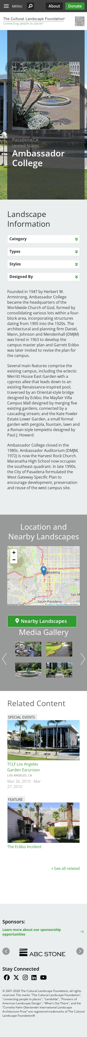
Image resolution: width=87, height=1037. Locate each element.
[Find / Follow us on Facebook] (7, 978)
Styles (15, 264)
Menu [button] (17, 6)
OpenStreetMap (62, 604)
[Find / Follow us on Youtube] (43, 978)
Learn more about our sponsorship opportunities (31, 931)
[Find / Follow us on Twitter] (16, 978)
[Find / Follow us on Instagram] (25, 978)
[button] (30, 6)
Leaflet (49, 604)
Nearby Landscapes (44, 621)
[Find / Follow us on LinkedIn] (33, 978)
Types (14, 251)
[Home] (33, 21)
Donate (75, 6)
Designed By (21, 276)
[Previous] (4, 659)
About (54, 6)
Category (18, 238)
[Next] (83, 659)
